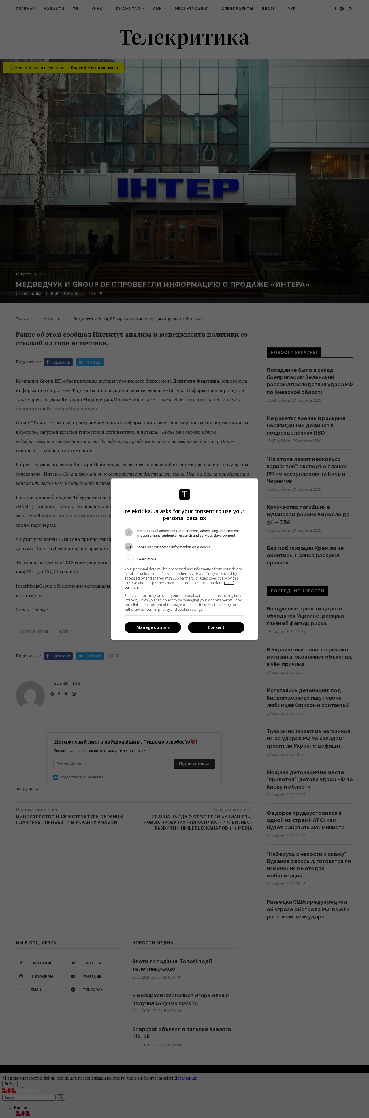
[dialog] (184, 559)
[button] (184, 559)
